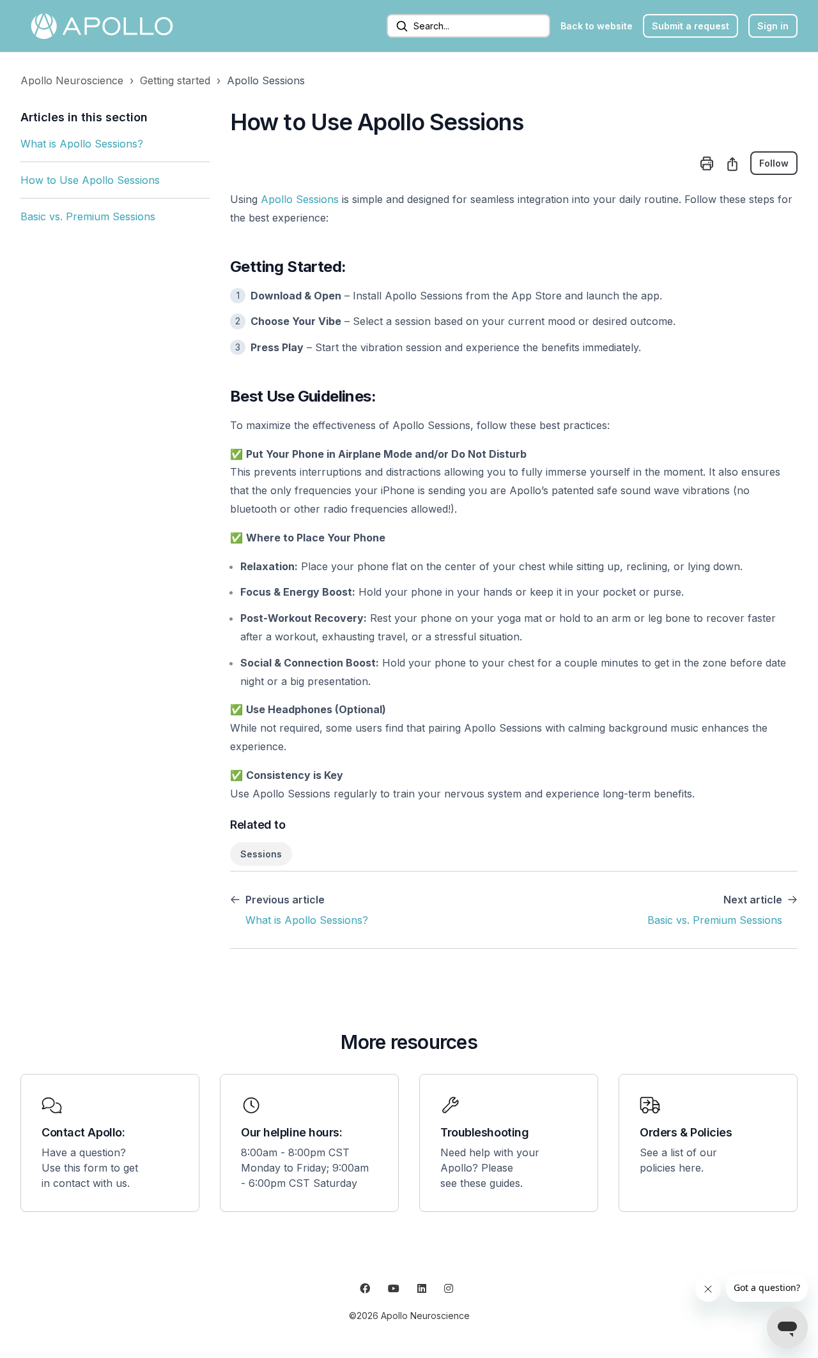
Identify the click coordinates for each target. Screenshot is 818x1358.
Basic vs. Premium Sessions (87, 216)
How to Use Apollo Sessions (90, 180)
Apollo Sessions (266, 80)
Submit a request (690, 25)
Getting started (175, 80)
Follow (774, 163)
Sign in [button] (773, 25)
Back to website (596, 25)
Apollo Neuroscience (71, 80)
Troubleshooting (484, 1132)
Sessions (261, 854)
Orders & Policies (686, 1132)
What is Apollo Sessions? (81, 143)
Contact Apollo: (83, 1132)
